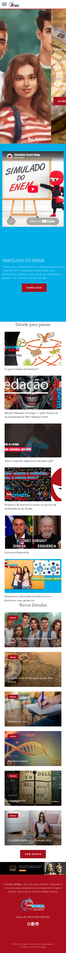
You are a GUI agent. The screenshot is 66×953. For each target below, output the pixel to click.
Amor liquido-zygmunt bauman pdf (29, 460)
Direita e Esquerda (17, 552)
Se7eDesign (39, 947)
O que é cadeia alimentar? (22, 369)
